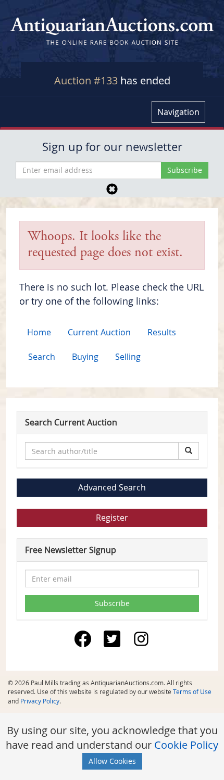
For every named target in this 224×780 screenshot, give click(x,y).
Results (161, 332)
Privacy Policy (39, 701)
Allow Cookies (112, 761)
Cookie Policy (186, 745)
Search (41, 356)
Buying (85, 356)
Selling (128, 356)
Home (39, 332)
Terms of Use (192, 691)
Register (112, 517)
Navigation (178, 112)
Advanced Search (112, 487)
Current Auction (99, 332)
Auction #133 (86, 80)
